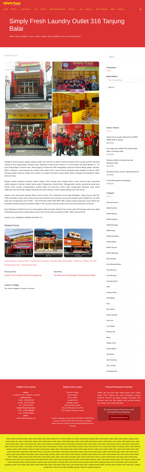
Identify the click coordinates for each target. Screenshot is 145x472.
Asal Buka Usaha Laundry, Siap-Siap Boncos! (122, 172)
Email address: (112, 76)
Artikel (71, 9)
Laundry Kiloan (72, 400)
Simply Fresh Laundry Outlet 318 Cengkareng (23, 275)
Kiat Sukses (110, 309)
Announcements (112, 202)
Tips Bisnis (110, 354)
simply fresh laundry (13, 265)
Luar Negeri (110, 326)
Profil (13, 9)
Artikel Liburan (111, 247)
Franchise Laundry (72, 392)
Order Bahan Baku (57, 9)
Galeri (88, 9)
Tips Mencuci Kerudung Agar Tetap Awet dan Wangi (74, 275)
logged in (17, 288)
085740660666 (29, 410)
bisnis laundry (111, 259)
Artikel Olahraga (112, 253)
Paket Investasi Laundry (73, 405)
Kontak (121, 9)
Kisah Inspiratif (111, 315)
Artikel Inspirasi (111, 219)
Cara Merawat (111, 275)
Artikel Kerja (110, 230)
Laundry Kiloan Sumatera (40, 261)
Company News (112, 281)
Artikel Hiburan (111, 214)
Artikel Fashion (111, 208)
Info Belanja (110, 298)
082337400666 (29, 413)
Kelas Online (101, 9)
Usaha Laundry (72, 395)
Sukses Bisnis (111, 349)
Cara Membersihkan (113, 264)
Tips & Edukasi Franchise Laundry (72, 410)
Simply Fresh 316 (90, 261)
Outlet (43, 9)
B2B (36, 9)
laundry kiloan (24, 261)
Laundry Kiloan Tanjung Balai (61, 261)
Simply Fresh (111, 343)
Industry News (111, 292)
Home (5, 9)
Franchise (25, 9)
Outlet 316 (78, 261)
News (108, 337)
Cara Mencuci (111, 270)
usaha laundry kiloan (29, 265)
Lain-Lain (109, 320)
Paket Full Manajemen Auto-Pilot (72, 408)
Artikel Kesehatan (112, 236)
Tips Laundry (111, 365)
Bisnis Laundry (72, 397)
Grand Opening (11, 261)
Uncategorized (111, 371)
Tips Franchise (111, 360)
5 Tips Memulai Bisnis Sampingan (118, 180)
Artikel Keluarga (112, 225)
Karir (112, 9)
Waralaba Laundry (72, 403)
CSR (81, 9)
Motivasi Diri (110, 332)
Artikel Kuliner (111, 242)
